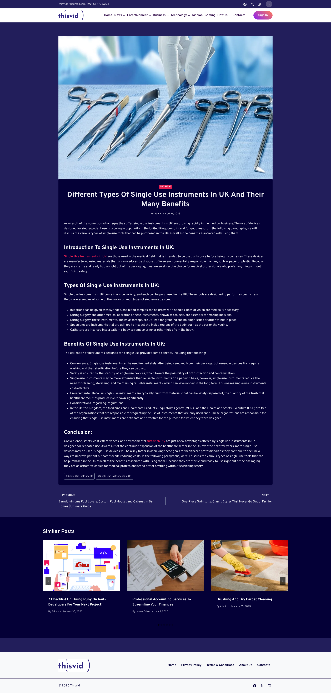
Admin (158, 213)
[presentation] (81, 565)
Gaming (210, 15)
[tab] (158, 625)
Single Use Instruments (79, 476)
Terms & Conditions (220, 665)
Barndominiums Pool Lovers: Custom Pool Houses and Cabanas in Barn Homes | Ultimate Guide (106, 501)
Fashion (197, 15)
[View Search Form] (269, 4)
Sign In (263, 15)
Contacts (239, 15)
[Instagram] (259, 4)
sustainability (156, 441)
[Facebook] (245, 4)
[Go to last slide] (48, 581)
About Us (245, 665)
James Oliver (143, 611)
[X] (252, 4)
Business (165, 186)
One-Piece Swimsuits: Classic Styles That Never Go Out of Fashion (227, 499)
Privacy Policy (191, 665)
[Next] (282, 581)
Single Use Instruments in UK (115, 476)
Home (108, 15)
